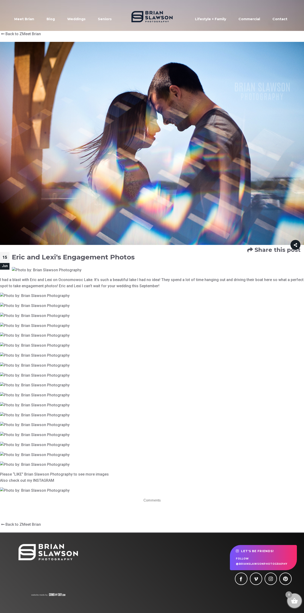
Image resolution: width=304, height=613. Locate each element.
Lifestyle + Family (210, 19)
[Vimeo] (256, 578)
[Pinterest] (285, 578)
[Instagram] (270, 578)
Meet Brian (24, 19)
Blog (51, 19)
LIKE (18, 474)
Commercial (249, 19)
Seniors (105, 19)
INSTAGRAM (43, 480)
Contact (279, 19)
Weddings (76, 19)
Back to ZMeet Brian (23, 34)
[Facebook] (241, 578)
